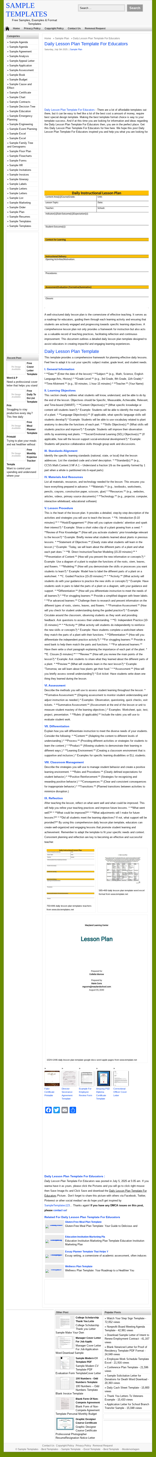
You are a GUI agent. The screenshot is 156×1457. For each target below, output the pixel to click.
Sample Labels (18, 183)
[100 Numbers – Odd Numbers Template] (65, 1388)
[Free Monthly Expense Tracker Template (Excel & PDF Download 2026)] (16, 459)
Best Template (111, 1449)
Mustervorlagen (130, 1449)
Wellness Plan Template (79, 1266)
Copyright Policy (54, 28)
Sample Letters (18, 188)
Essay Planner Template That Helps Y (86, 1251)
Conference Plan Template (122, 1367)
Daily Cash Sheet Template (123, 1387)
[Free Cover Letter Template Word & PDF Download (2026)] (16, 373)
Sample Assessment (21, 70)
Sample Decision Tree (22, 106)
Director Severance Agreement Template (67, 1093)
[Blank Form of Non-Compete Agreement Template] (65, 1408)
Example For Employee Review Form (85, 1092)
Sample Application (20, 65)
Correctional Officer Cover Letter (120, 1092)
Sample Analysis (19, 56)
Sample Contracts (19, 101)
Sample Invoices (19, 174)
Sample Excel (17, 133)
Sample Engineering (21, 124)
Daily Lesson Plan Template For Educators (69, 109)
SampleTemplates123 (57, 1205)
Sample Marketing (20, 202)
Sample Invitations (20, 169)
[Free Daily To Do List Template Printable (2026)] (16, 400)
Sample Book (17, 74)
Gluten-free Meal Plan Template (83, 1222)
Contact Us (74, 28)
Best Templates (49, 1449)
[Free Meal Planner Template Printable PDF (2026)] (16, 432)
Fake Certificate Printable (49, 1092)
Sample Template (71, 1449)
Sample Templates (20, 221)
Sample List (16, 197)
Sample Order (17, 207)
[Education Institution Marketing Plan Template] (54, 1239)
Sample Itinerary (19, 179)
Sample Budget (18, 79)
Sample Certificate (20, 92)
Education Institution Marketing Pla (85, 1236)
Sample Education (20, 111)
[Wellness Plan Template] (54, 1269)
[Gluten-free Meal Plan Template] (54, 1224)
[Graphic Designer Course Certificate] (65, 1429)
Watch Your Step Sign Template (125, 1318)
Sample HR (16, 165)
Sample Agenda (18, 42)
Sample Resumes (19, 216)
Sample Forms (18, 160)
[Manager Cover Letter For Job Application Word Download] (65, 1347)
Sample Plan (62, 38)
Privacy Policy (32, 28)
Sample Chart (17, 97)
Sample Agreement (20, 51)
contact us (59, 1210)
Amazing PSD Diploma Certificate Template (103, 1093)
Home (16, 28)
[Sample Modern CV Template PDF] (65, 1368)
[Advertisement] (96, 79)
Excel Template (92, 1449)
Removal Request (95, 28)
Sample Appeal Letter (21, 60)
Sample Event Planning (23, 128)
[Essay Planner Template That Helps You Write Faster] (54, 1254)
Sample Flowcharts (20, 155)
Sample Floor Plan (20, 151)
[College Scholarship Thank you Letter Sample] (65, 1327)
